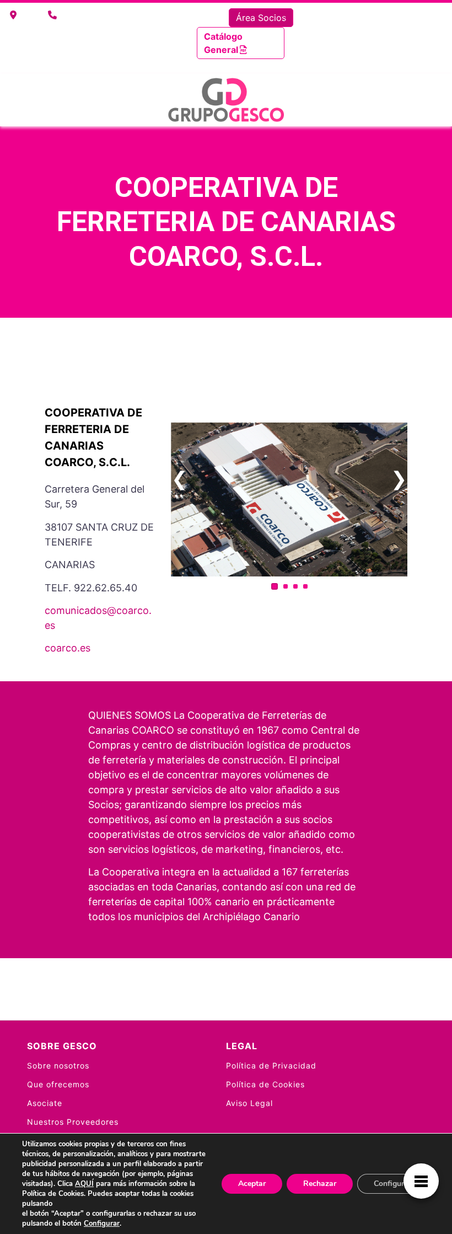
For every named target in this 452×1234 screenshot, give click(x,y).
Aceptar (252, 1183)
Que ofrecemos (58, 1084)
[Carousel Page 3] (295, 586)
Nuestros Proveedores (73, 1121)
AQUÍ (84, 1184)
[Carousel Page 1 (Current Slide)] (274, 586)
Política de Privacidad (271, 1065)
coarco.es (67, 648)
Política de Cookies (265, 1084)
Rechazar (319, 1183)
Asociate (44, 1103)
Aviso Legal (249, 1103)
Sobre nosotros (58, 1065)
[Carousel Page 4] (305, 586)
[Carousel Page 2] (285, 586)
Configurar (102, 1223)
